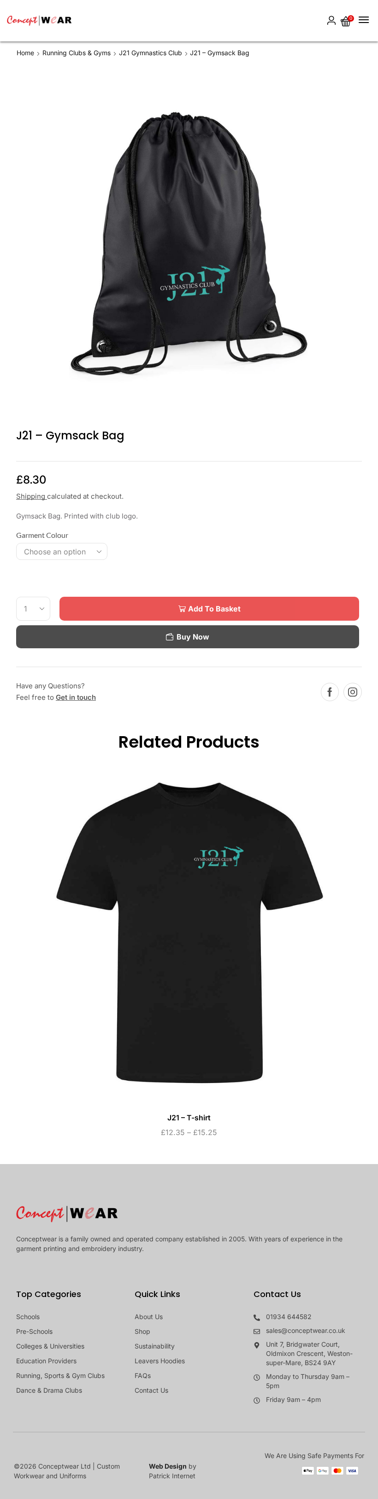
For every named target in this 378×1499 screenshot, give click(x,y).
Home (25, 53)
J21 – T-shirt (189, 1117)
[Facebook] (330, 692)
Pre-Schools (34, 1331)
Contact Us (151, 1390)
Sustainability (155, 1346)
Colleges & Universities (50, 1346)
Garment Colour (42, 534)
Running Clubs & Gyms (76, 53)
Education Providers (46, 1361)
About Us (149, 1316)
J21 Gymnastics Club (150, 53)
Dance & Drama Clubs (49, 1390)
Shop (142, 1331)
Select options (179, 936)
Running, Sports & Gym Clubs (60, 1375)
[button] (331, 20)
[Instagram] (352, 692)
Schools (28, 1316)
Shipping (31, 496)
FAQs (143, 1375)
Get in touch (76, 697)
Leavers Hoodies (160, 1361)
